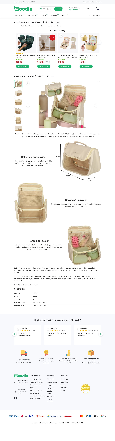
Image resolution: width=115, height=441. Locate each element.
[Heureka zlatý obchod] (85, 388)
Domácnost (19, 15)
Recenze (50, 402)
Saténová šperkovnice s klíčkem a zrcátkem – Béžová (67, 56)
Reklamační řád (35, 398)
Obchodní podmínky (36, 382)
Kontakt (98, 2)
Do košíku (23, 66)
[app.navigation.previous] (16, 42)
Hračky (43, 15)
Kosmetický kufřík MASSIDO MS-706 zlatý (88, 56)
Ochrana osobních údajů (36, 386)
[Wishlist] (18, 35)
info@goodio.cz (23, 380)
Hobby (64, 15)
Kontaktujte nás (52, 382)
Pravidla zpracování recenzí (50, 396)
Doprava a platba (88, 2)
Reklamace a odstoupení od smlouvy (37, 394)
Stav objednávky (35, 379)
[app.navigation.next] (99, 42)
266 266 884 (73, 10)
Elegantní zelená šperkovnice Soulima (25, 56)
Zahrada (54, 15)
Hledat (58, 9)
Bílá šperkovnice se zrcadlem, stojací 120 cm (46, 56)
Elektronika (32, 15)
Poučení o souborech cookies (50, 388)
